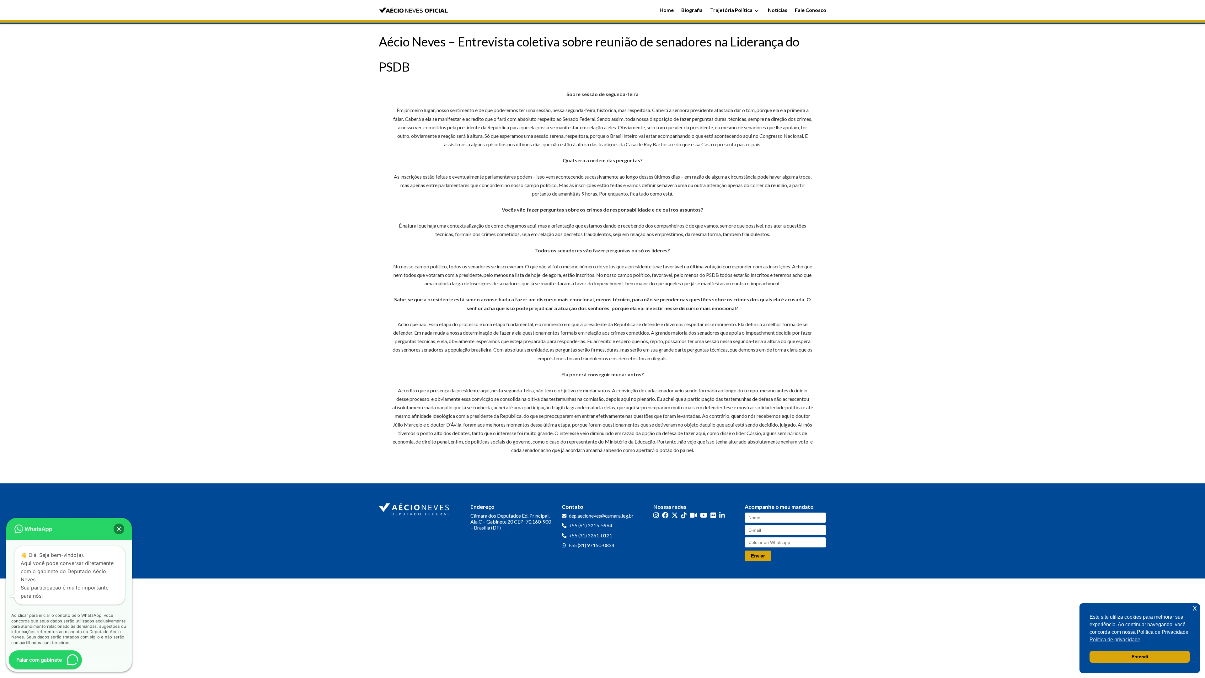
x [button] (1195, 608)
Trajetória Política (731, 10)
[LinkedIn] (722, 515)
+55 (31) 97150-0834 (591, 545)
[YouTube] (703, 515)
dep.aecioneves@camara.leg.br (601, 516)
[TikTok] (684, 515)
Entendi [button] (1140, 656)
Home (667, 10)
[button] (119, 529)
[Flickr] (713, 515)
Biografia (692, 10)
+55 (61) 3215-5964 (590, 525)
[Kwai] (693, 515)
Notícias (777, 10)
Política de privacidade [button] (1115, 639)
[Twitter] (675, 515)
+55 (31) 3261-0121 (590, 535)
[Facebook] (665, 515)
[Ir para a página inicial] (415, 508)
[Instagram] (656, 515)
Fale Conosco (810, 10)
